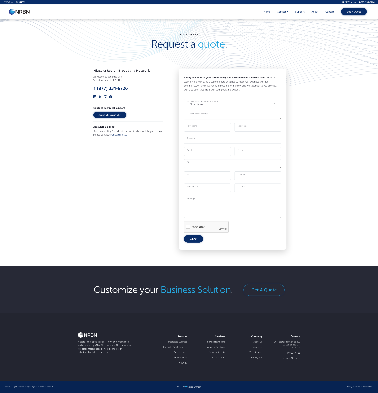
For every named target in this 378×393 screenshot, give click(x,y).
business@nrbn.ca (291, 358)
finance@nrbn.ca (118, 134)
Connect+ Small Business (175, 347)
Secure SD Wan (217, 357)
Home (267, 11)
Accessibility (367, 387)
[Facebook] (110, 97)
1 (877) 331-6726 (110, 88)
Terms (357, 387)
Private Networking (216, 341)
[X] (100, 97)
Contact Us (257, 347)
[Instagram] (105, 97)
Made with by (183, 387)
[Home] (19, 12)
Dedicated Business (177, 341)
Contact (329, 11)
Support (299, 11)
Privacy (349, 387)
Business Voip (180, 352)
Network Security (217, 352)
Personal (9, 2)
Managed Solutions (216, 347)
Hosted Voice (180, 357)
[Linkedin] (94, 97)
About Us (258, 341)
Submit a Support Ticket (109, 115)
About (315, 11)
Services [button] (281, 11)
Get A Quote (354, 11)
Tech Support (256, 352)
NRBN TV (183, 362)
